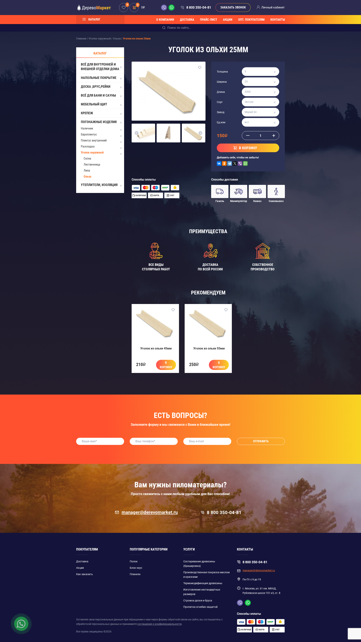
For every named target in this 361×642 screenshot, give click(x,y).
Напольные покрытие (98, 78)
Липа (87, 170)
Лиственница (92, 164)
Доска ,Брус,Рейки (95, 86)
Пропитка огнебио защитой (200, 606)
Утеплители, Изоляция (99, 185)
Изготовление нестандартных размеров (201, 592)
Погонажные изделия (99, 122)
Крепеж (87, 113)
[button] (136, 133)
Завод (220, 112)
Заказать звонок (233, 7)
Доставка (187, 19)
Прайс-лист (208, 19)
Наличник (87, 128)
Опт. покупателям (251, 19)
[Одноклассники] (224, 163)
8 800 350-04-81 (198, 7)
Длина (221, 91)
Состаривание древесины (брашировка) (199, 563)
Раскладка (88, 146)
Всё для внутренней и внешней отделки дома (100, 66)
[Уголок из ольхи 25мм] (169, 91)
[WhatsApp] (245, 163)
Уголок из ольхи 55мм (209, 348)
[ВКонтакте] (219, 163)
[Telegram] (229, 163)
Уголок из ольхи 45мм (156, 348)
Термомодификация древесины (202, 583)
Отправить (261, 441)
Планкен (135, 574)
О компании (165, 19)
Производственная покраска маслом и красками (206, 574)
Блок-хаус (136, 567)
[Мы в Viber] (164, 8)
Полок (134, 561)
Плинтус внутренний (94, 140)
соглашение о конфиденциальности (159, 623)
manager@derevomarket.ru (150, 512)
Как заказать (84, 574)
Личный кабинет (273, 7)
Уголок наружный (92, 152)
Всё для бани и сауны (98, 95)
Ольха (87, 176)
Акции (227, 19)
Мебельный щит (94, 104)
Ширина (222, 81)
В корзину (166, 365)
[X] (235, 163)
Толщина (222, 71)
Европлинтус (89, 134)
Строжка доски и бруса (197, 600)
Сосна (87, 158)
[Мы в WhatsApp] (171, 8)
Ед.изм (221, 122)
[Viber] (240, 163)
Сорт (220, 102)
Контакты (277, 19)
